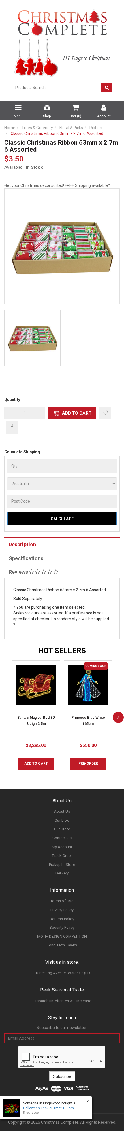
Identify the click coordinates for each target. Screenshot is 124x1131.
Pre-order (88, 764)
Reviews (19, 572)
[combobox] (57, 87)
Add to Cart (76, 413)
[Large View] (32, 338)
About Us (62, 811)
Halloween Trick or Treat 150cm (48, 1108)
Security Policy (62, 927)
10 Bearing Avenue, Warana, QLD (62, 973)
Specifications (26, 558)
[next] (118, 717)
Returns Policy (62, 919)
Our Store (62, 829)
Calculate (62, 519)
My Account (62, 847)
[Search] (106, 87)
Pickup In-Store (62, 864)
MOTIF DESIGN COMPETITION (62, 936)
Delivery (62, 873)
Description (22, 544)
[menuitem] (12, 427)
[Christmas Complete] (62, 20)
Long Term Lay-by (62, 945)
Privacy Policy (62, 910)
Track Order (62, 855)
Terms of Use (61, 901)
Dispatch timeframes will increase (62, 1001)
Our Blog (62, 820)
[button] (105, 413)
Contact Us (62, 838)
